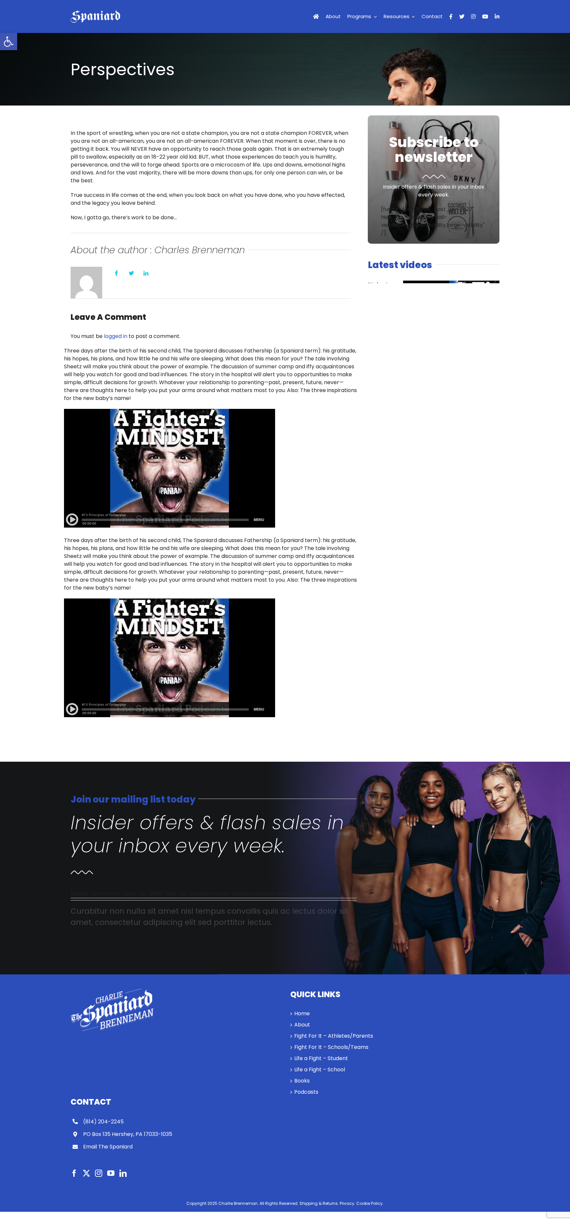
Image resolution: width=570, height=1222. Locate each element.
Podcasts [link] (306, 1092)
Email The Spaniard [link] (108, 1146)
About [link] (302, 1024)
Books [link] (302, 1081)
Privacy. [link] (347, 1203)
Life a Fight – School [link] (319, 1069)
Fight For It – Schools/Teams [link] (331, 1047)
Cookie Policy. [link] (370, 1203)
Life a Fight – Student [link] (321, 1058)
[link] (8, 41)
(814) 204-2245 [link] (103, 1121)
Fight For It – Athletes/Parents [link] (333, 1036)
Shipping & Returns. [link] (319, 1203)
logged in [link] (115, 336)
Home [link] (302, 1013)
